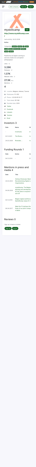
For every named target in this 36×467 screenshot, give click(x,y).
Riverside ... (18, 140)
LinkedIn (9, 112)
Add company (14, 7)
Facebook (10, 109)
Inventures (18, 132)
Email (8, 118)
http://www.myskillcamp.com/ (16, 34)
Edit (27, 29)
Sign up (23, 7)
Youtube (9, 115)
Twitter (9, 106)
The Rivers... (19, 136)
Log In (31, 7)
